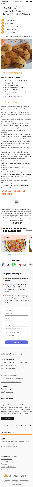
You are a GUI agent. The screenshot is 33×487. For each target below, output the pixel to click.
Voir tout (29, 230)
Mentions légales (8, 482)
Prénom (8, 311)
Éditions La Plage (17, 220)
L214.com (13, 446)
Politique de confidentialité (22, 482)
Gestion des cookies (16, 484)
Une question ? (24, 480)
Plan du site (15, 480)
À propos (7, 480)
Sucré (3, 4)
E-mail (7, 325)
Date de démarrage (12, 332)
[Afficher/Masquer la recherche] (27, 1)
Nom (7, 318)
